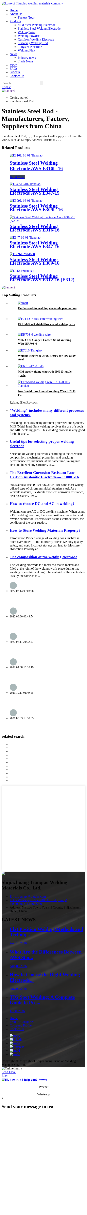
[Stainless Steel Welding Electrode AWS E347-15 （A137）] (25, 184)
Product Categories (22, 1021)
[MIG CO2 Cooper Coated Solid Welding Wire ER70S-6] (34, 334)
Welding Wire (26, 32)
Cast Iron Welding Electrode (36, 39)
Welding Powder (28, 36)
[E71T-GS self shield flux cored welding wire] (40, 318)
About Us (16, 14)
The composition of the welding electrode (43, 557)
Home (14, 10)
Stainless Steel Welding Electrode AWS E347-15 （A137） (34, 193)
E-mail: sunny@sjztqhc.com (28, 896)
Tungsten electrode (30, 46)
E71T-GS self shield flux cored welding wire (46, 324)
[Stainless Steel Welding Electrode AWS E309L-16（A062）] (26, 200)
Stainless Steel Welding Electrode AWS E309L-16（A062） (36, 209)
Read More (17, 177)
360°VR (15, 72)
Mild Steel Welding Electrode (36, 25)
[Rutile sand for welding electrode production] (23, 303)
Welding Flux (26, 50)
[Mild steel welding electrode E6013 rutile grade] (31, 366)
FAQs (13, 68)
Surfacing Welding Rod (33, 43)
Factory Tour (26, 17)
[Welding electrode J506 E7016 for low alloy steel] (30, 350)
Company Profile (21, 1025)
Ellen (5, 1075)
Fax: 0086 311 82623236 (26, 903)
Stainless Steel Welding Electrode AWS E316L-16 (36, 165)
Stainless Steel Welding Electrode (39, 28)
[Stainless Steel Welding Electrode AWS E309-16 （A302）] (22, 254)
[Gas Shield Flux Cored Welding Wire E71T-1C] (47, 385)
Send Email (9, 1072)
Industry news (27, 57)
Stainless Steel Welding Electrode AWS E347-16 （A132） (34, 246)
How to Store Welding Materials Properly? (45, 530)
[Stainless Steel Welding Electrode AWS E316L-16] (26, 155)
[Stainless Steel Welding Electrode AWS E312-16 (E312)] (22, 270)
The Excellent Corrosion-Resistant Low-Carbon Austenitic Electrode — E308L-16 (44, 474)
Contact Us (17, 76)
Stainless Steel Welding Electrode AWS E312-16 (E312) (42, 277)
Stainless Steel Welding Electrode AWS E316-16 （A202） (34, 230)
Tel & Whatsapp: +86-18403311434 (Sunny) (38, 900)
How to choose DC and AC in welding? (42, 503)
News (13, 54)
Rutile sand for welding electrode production (47, 308)
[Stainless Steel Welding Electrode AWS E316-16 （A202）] (43, 221)
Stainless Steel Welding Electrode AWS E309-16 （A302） (34, 263)
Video (13, 65)
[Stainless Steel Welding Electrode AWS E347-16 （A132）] (25, 237)
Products (15, 21)
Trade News (25, 61)
